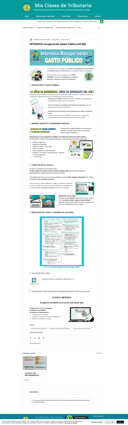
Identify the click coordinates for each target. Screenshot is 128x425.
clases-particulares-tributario (81, 328)
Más (79, 27)
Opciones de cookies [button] (96, 422)
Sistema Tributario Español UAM (65, 27)
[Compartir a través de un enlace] (43, 338)
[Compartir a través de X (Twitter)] (35, 338)
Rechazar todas (109, 422)
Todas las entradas (28, 27)
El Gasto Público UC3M (36, 332)
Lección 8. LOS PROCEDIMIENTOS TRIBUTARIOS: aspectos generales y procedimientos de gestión (34, 374)
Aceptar (120, 422)
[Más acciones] (93, 40)
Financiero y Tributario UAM (45, 27)
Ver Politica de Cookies (71, 423)
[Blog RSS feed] (101, 21)
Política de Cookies (98, 416)
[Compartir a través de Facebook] (30, 338)
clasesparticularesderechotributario (59, 328)
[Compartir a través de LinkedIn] (39, 338)
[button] (99, 27)
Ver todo (99, 353)
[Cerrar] (126, 422)
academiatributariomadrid (38, 328)
